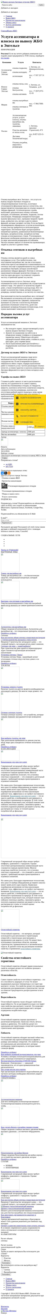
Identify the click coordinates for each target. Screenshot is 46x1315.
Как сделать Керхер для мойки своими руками (19, 1127)
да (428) (9, 464)
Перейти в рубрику (9, 633)
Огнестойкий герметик (10, 930)
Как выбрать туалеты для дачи (13, 738)
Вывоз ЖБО (10, 18)
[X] (5, 473)
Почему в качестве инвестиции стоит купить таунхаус (23, 1226)
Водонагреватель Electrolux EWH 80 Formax (18, 1061)
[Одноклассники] (9, 473)
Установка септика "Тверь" (12, 655)
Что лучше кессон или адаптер (13, 1069)
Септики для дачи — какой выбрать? (16, 646)
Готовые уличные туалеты (11, 713)
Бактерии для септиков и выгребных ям (17, 601)
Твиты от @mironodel (9, 550)
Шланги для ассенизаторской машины (16, 1208)
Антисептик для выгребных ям (13, 627)
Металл (7, 1261)
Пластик (7, 1258)
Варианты (5, 1256)
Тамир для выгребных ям (11, 573)
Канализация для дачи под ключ (14, 762)
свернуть (41, 426)
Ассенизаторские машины (11, 1099)
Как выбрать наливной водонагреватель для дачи (21, 1054)
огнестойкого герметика (30, 949)
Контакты (5, 1306)
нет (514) (9, 466)
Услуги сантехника (13, 25)
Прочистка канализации (15, 20)
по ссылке (5, 58)
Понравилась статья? (9, 460)
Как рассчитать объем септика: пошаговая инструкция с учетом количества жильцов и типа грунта (23, 639)
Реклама (4, 1309)
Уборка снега (11, 22)
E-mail (4, 518)
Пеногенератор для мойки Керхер (14, 1153)
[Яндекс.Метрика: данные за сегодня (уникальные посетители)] (8, 1311)
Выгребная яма (10, 1272)
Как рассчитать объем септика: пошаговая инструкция (23, 1200)
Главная (9, 16)
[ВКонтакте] (2, 473)
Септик (7, 1270)
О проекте (10, 27)
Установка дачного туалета (12, 687)
